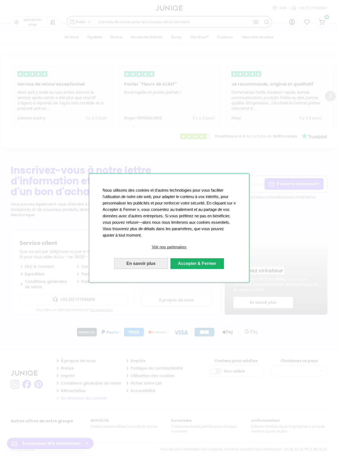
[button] (169, 247)
